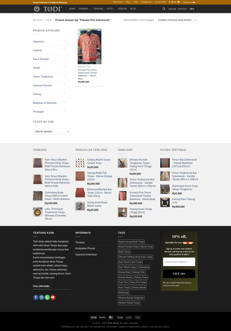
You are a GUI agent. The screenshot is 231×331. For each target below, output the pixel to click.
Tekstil (36, 68)
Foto (110, 9)
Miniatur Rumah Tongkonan (131, 298)
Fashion (37, 50)
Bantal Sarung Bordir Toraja (131, 241)
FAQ (136, 2)
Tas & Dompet (41, 59)
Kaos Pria (123, 282)
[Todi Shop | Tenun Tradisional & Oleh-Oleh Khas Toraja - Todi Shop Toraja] (48, 9)
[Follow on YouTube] (178, 2)
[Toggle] (64, 40)
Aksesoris (38, 41)
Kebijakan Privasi (85, 248)
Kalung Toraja (141, 277)
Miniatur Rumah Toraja (129, 303)
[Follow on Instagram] (172, 2)
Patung (37, 94)
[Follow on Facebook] (169, 2)
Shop (49, 20)
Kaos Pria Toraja (138, 282)
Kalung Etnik (139, 272)
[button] (164, 9)
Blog (128, 2)
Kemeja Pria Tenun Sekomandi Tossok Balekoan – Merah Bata (87, 74)
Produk (83, 9)
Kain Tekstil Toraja (127, 267)
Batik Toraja (124, 252)
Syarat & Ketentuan (86, 254)
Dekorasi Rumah (42, 85)
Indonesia (187, 2)
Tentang (98, 9)
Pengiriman (146, 2)
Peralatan (38, 111)
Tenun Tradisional (43, 76)
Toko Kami (118, 2)
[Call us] (175, 2)
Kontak (122, 9)
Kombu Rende (139, 287)
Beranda (38, 20)
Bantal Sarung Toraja (128, 246)
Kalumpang (144, 267)
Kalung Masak (125, 277)
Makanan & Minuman (45, 103)
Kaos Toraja (124, 287)
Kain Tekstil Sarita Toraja (130, 262)
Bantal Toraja (147, 246)
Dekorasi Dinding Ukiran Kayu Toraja (135, 257)
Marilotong (123, 292)
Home (72, 9)
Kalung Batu (124, 272)
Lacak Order (160, 2)
